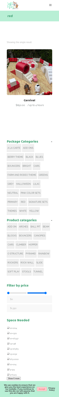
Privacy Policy (51, 389)
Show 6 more (14, 378)
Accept (42, 389)
